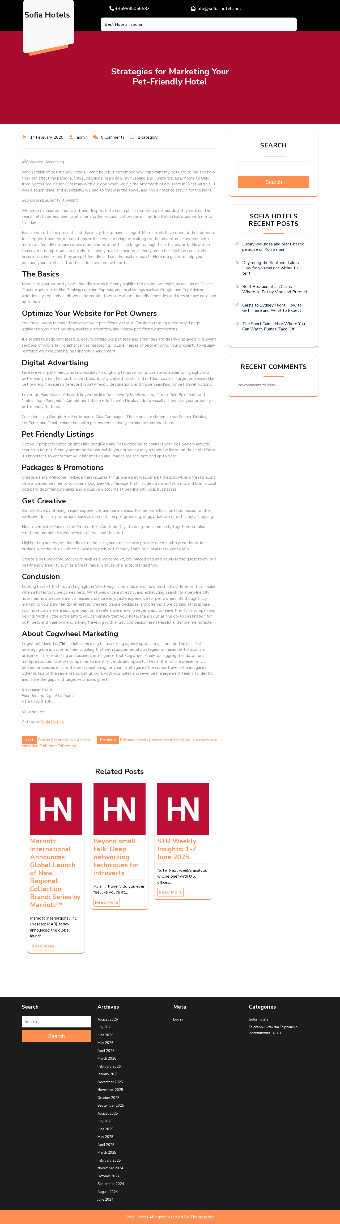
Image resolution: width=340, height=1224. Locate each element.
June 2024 (105, 1199)
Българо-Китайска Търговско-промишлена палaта (274, 1030)
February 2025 (109, 1160)
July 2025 (105, 1121)
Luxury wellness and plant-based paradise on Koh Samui (273, 246)
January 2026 (107, 1074)
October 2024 (108, 1176)
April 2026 (105, 1050)
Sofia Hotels (47, 15)
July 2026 (105, 1027)
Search (273, 145)
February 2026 (109, 1066)
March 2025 (106, 1152)
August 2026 (107, 1019)
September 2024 (110, 1184)
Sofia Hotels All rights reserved (154, 1217)
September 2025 (110, 1105)
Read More (43, 946)
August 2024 (107, 1191)
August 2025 (107, 1113)
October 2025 (108, 1097)
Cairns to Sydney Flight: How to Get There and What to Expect (272, 307)
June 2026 (105, 1035)
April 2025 (105, 1144)
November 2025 (110, 1089)
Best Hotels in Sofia (123, 24)
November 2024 (110, 1168)
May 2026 (105, 1042)
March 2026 (106, 1058)
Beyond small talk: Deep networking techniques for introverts (116, 857)
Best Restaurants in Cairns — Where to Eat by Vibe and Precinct (274, 289)
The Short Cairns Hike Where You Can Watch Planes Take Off (273, 326)
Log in (178, 1019)
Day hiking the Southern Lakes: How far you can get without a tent (271, 268)
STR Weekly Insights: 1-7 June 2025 (176, 849)
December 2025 (110, 1082)
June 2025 (105, 1129)
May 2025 (105, 1136)
